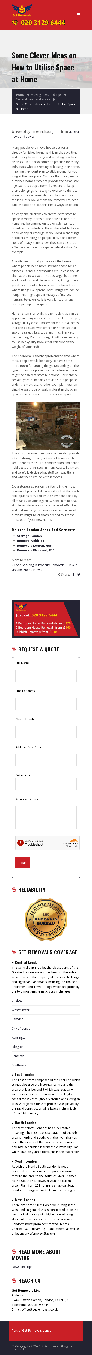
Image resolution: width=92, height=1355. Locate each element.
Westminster (20, 1010)
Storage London (29, 536)
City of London (22, 1028)
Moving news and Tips (46, 95)
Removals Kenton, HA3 (34, 545)
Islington (18, 1047)
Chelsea (17, 1000)
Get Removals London (37, 1330)
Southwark (19, 1065)
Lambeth (18, 1056)
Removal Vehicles (30, 541)
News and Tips (22, 1267)
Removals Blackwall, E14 (35, 550)
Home (20, 95)
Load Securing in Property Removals (39, 565)
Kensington (19, 1038)
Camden (17, 1019)
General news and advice (33, 99)
